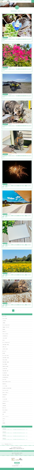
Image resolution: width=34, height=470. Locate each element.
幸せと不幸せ (4, 379)
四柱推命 (4, 329)
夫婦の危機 (4, 405)
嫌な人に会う (4, 407)
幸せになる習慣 (5, 318)
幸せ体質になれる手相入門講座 (7, 388)
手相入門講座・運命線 (6, 344)
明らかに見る (4, 316)
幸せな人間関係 (5, 364)
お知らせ (4, 418)
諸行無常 (4, 353)
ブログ (3, 420)
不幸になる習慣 (5, 359)
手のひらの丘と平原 (5, 390)
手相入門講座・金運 (5, 370)
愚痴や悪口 (4, 403)
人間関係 (4, 322)
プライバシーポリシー (6, 416)
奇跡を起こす (4, 331)
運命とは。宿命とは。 (6, 392)
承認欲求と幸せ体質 (5, 366)
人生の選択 (4, 412)
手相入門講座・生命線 (6, 357)
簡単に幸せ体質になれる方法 (7, 381)
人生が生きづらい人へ (6, 401)
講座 (3, 414)
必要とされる (4, 346)
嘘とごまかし (4, 351)
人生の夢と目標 (5, 368)
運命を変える (4, 383)
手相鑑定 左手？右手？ (6, 327)
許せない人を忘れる (5, 333)
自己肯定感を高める (5, 377)
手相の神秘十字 (5, 394)
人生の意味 (4, 320)
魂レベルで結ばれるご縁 (6, 342)
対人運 (3, 340)
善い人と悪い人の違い (6, 355)
